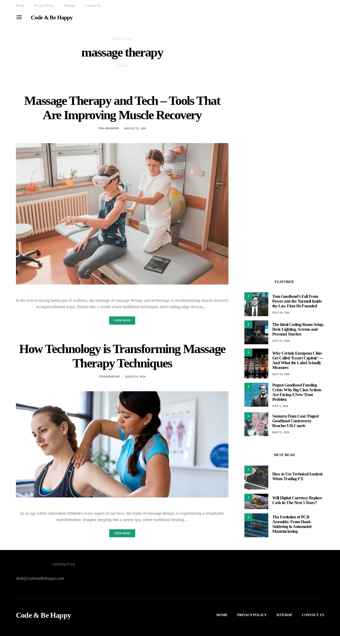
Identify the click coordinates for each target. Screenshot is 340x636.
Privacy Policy (44, 5)
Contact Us (92, 5)
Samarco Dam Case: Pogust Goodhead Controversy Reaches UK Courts (295, 421)
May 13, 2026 (280, 432)
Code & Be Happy (52, 17)
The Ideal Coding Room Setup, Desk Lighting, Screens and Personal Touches (298, 329)
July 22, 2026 (281, 340)
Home (20, 5)
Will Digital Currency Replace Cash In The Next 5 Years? (297, 500)
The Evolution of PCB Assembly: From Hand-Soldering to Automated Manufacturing (292, 524)
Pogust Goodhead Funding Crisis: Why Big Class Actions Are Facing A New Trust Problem (296, 392)
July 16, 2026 (281, 374)
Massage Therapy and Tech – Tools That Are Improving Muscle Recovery (122, 107)
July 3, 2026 (280, 406)
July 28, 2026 (281, 312)
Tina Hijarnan (108, 128)
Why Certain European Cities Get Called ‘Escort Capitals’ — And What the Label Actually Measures (297, 360)
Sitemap (69, 5)
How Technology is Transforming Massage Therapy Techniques (122, 356)
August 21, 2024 (135, 128)
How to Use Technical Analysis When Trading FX (297, 476)
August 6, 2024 (135, 376)
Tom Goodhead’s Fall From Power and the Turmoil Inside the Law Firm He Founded (297, 301)
